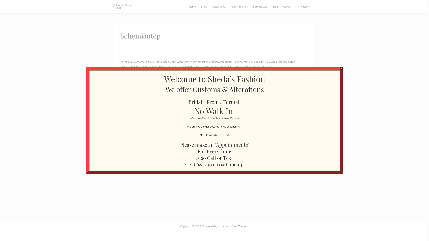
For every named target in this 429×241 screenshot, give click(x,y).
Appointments (232, 144)
